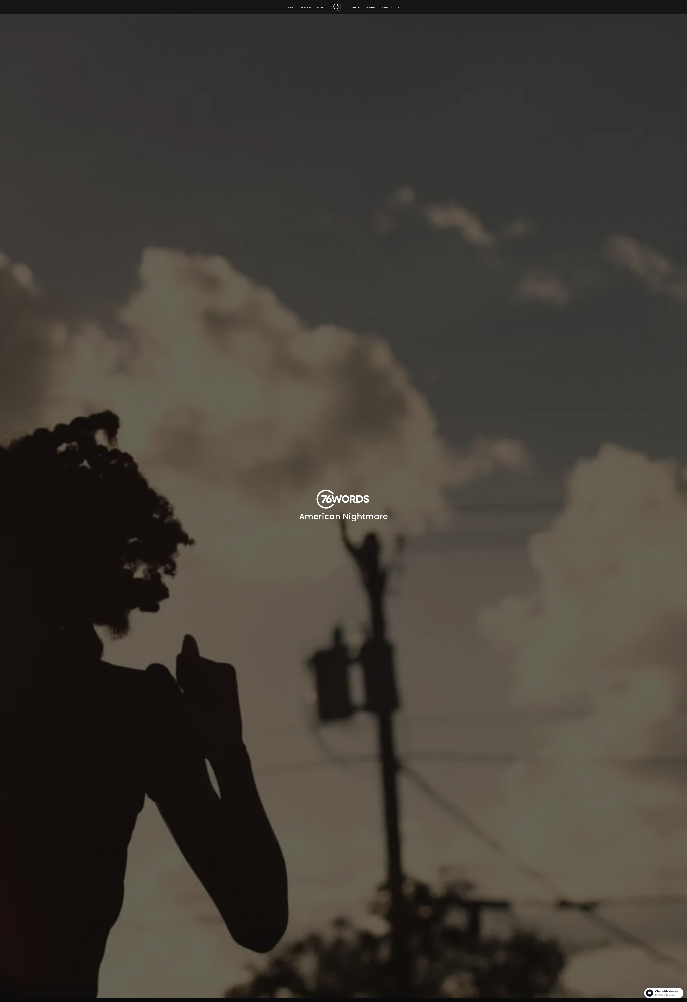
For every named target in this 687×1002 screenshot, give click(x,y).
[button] (397, 7)
